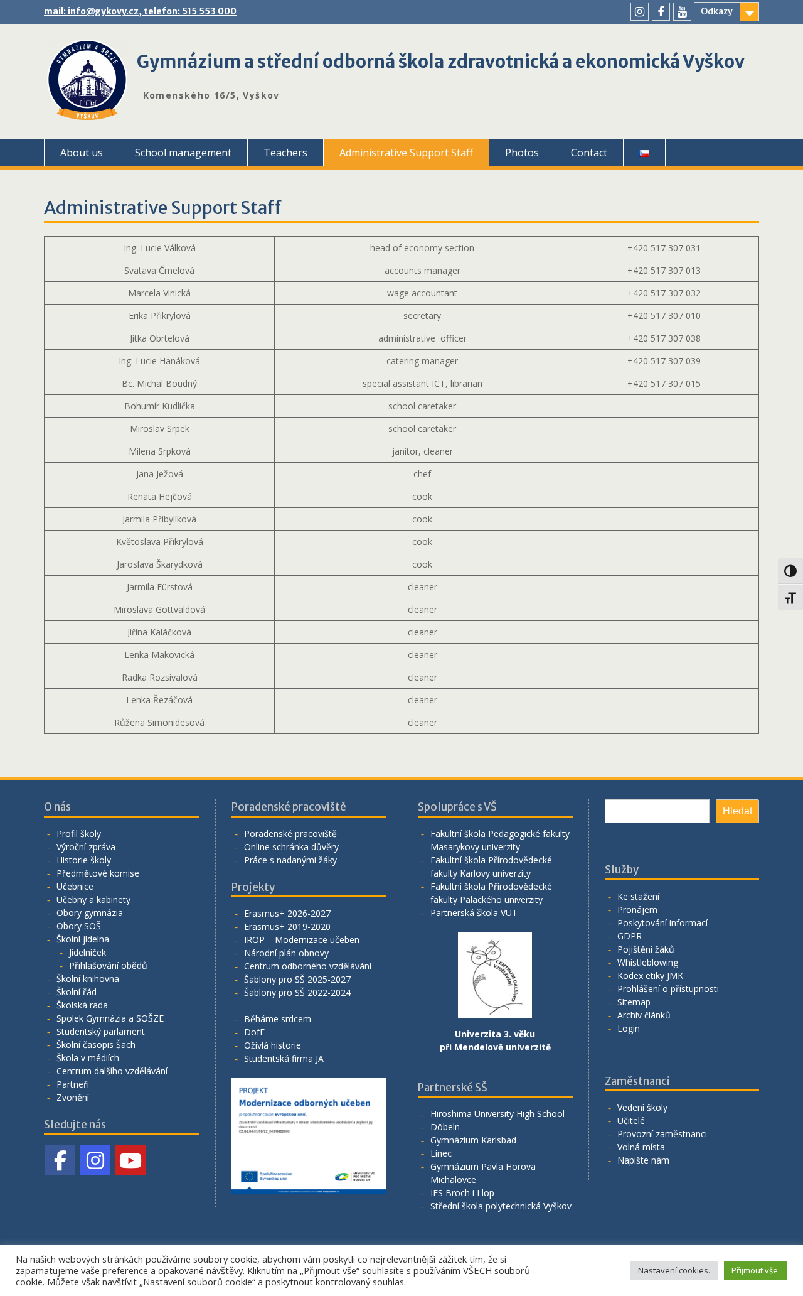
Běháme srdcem (277, 1019)
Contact (589, 152)
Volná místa (641, 1147)
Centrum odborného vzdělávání (307, 966)
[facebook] (661, 12)
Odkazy (717, 11)
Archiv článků (644, 1015)
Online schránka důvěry (291, 847)
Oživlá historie (272, 1045)
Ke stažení (638, 896)
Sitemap (634, 1002)
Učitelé (631, 1120)
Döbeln (445, 1127)
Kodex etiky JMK (650, 975)
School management (183, 152)
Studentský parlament (100, 1031)
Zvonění (72, 1097)
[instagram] (639, 12)
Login (628, 1028)
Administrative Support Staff (406, 152)
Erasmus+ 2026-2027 (287, 913)
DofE (254, 1032)
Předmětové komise (97, 873)
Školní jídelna (82, 939)
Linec (441, 1153)
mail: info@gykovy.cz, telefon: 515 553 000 (140, 11)
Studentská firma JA (284, 1058)
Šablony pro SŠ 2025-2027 (297, 979)
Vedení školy (642, 1107)
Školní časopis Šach (96, 1044)
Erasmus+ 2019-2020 (287, 926)
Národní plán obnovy (286, 953)
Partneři (72, 1084)
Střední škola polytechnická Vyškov (501, 1206)
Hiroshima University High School (497, 1114)
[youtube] (682, 12)
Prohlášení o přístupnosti (668, 989)
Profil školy (78, 834)
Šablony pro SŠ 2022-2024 (297, 992)
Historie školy (83, 860)
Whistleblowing (647, 962)
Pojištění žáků (645, 949)
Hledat (737, 811)
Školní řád (76, 992)
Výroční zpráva (85, 847)
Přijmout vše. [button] (755, 1270)
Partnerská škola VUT (474, 913)
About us (81, 152)
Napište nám (643, 1160)
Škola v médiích (87, 1058)
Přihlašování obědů (108, 965)
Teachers (285, 152)
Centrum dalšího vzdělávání (112, 1071)
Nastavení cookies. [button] (674, 1270)
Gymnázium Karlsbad (473, 1140)
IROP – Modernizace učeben (301, 940)
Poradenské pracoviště (290, 834)
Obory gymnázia (89, 913)
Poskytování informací (662, 923)
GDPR (629, 936)
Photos (522, 152)
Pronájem (637, 909)
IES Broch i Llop (462, 1193)
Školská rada (82, 1005)
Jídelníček (87, 952)
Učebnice (74, 886)
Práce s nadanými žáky (290, 860)
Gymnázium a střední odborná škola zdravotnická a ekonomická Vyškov (441, 61)
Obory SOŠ (78, 926)
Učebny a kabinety (93, 899)
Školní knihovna (87, 979)
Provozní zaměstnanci (662, 1134)
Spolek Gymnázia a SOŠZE (110, 1018)
